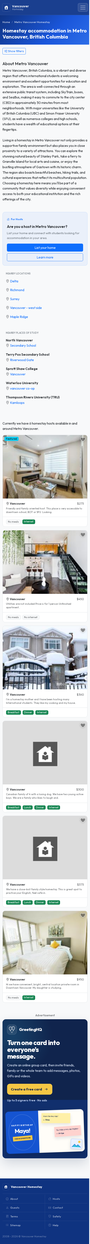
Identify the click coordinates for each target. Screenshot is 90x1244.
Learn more (45, 257)
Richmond (17, 290)
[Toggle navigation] (83, 7)
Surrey (14, 299)
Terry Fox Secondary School (27, 354)
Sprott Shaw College (22, 369)
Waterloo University (22, 383)
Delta (14, 281)
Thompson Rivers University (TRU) (33, 397)
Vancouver (18, 374)
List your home (45, 247)
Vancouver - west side (26, 308)
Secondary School (23, 345)
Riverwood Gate (22, 360)
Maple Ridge (19, 317)
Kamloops (17, 402)
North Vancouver (19, 340)
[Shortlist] (82, 439)
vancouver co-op (22, 388)
